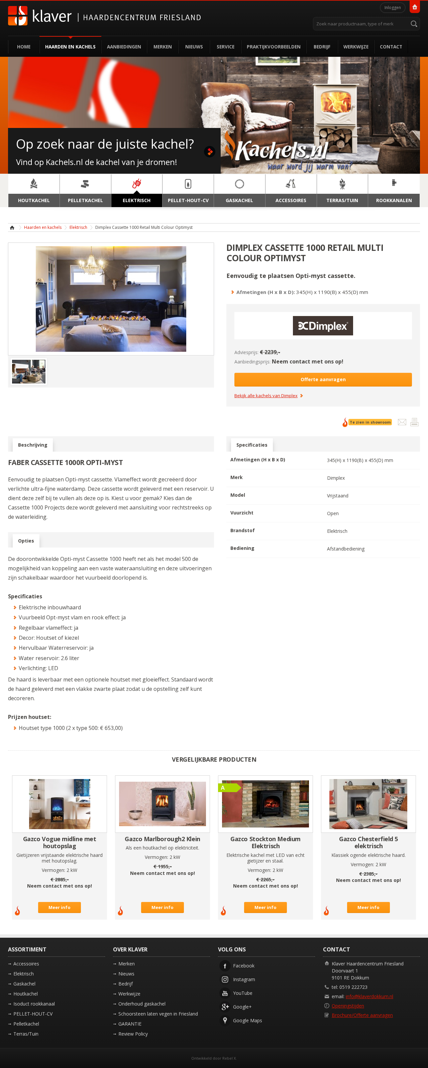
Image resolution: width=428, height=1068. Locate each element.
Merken (162, 46)
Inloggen (393, 7)
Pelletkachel (26, 1024)
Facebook (243, 965)
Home (23, 46)
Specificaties (252, 445)
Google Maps (247, 1020)
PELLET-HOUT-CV (32, 1014)
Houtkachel (25, 993)
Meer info (59, 907)
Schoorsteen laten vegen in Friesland (158, 1014)
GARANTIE (129, 1024)
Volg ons (232, 949)
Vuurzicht (241, 512)
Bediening (242, 548)
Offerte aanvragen (323, 379)
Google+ (242, 1007)
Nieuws (194, 46)
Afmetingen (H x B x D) (257, 459)
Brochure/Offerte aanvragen (362, 1015)
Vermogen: (53, 870)
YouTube (242, 993)
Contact (391, 46)
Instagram (244, 979)
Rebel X (229, 1058)
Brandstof (242, 530)
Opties (26, 541)
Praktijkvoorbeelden (274, 46)
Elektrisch (78, 227)
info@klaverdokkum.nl (369, 996)
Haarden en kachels (70, 46)
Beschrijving (32, 445)
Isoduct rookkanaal (34, 1004)
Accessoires (26, 963)
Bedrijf (322, 46)
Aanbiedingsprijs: (252, 361)
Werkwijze (355, 46)
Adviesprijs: (246, 352)
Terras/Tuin (25, 1034)
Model (237, 495)
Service (225, 46)
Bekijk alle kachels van (266, 396)
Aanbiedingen (124, 46)
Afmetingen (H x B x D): (265, 292)
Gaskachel (24, 983)
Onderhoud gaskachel (142, 1004)
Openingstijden (348, 1006)
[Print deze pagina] (414, 423)
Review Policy (133, 1034)
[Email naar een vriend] (403, 423)
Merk (236, 477)
